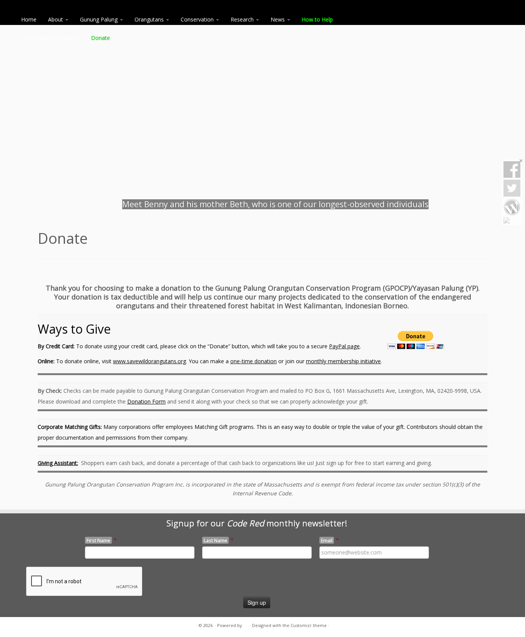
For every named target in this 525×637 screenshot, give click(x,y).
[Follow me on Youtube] (61, 626)
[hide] (521, 160)
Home (29, 19)
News (278, 19)
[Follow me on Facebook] (52, 626)
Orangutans (150, 19)
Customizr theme (309, 625)
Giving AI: (58, 463)
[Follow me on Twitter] (42, 626)
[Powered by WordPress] (246, 624)
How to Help (318, 19)
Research (243, 19)
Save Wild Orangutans (52, 37)
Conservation (198, 19)
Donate (100, 37)
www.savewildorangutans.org (149, 361)
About (56, 19)
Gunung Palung (99, 19)
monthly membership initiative (343, 361)
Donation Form (146, 401)
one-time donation (253, 361)
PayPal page (344, 346)
